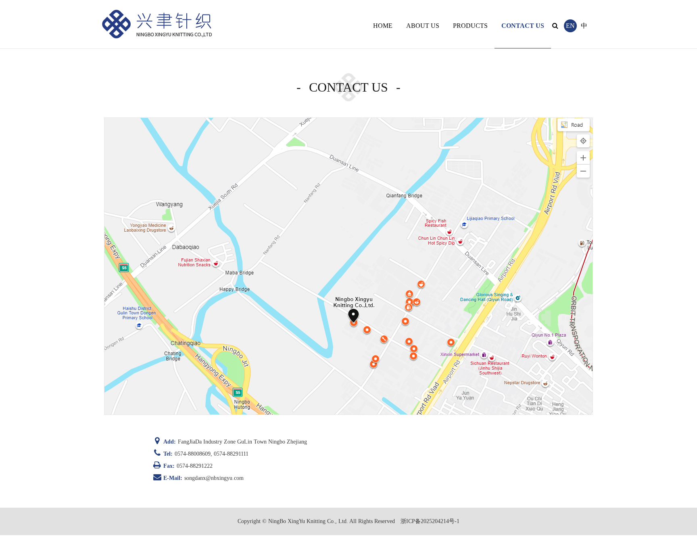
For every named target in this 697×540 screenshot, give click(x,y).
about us (422, 25)
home (382, 25)
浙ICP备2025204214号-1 (430, 521)
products (470, 25)
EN (570, 25)
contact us (522, 25)
